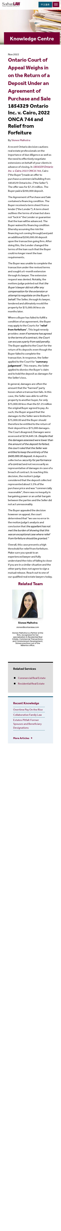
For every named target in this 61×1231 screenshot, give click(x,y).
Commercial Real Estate (32, 677)
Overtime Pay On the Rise (28, 709)
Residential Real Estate (31, 683)
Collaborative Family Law (27, 714)
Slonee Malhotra (20, 140)
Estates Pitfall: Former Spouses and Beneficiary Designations (27, 723)
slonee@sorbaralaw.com (27, 627)
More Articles (21, 738)
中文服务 (45, 4)
